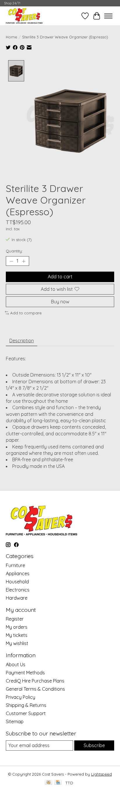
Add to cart (60, 276)
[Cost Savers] (24, 16)
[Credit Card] (57, 782)
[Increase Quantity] (23, 261)
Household (17, 582)
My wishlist (17, 643)
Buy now (60, 301)
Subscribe (94, 745)
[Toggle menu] (108, 16)
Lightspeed (101, 774)
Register (15, 619)
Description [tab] (21, 340)
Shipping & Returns (26, 705)
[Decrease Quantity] (11, 261)
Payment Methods (25, 673)
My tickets (16, 635)
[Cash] (48, 782)
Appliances (17, 573)
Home (11, 37)
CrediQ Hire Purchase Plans (35, 681)
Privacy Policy (20, 697)
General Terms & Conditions (35, 689)
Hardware (16, 598)
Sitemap (15, 721)
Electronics (17, 590)
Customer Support (26, 713)
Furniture (15, 565)
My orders (16, 627)
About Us (15, 664)
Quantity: (14, 251)
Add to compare (26, 313)
